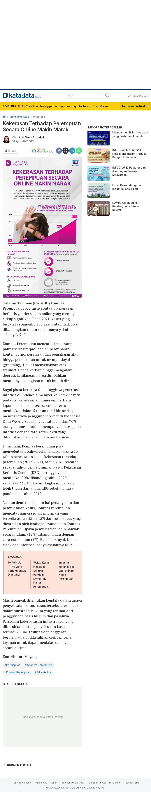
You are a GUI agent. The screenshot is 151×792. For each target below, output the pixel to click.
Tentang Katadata (21, 782)
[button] (135, 105)
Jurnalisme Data (19, 116)
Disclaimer (115, 782)
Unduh (11, 150)
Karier (53, 782)
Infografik (39, 116)
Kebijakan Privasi (96, 782)
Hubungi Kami (131, 782)
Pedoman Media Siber (72, 782)
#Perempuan (12, 664)
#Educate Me (43, 672)
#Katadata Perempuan (38, 664)
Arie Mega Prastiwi (31, 137)
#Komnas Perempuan (17, 672)
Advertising (41, 782)
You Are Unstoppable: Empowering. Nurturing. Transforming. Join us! (75, 106)
